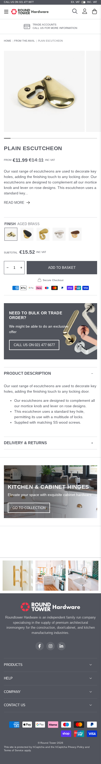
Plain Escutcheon (50, 41)
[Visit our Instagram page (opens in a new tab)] (50, 646)
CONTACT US (14, 705)
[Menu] (6, 11)
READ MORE (14, 203)
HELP (8, 678)
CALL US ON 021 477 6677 (19, 2)
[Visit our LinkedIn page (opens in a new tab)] (61, 646)
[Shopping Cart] (94, 12)
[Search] (74, 12)
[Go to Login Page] (84, 12)
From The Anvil (24, 41)
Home (7, 41)
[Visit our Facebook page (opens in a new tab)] (39, 646)
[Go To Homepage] (51, 607)
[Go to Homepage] (30, 12)
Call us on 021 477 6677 (34, 345)
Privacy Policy (76, 747)
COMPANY (12, 692)
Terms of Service (14, 750)
